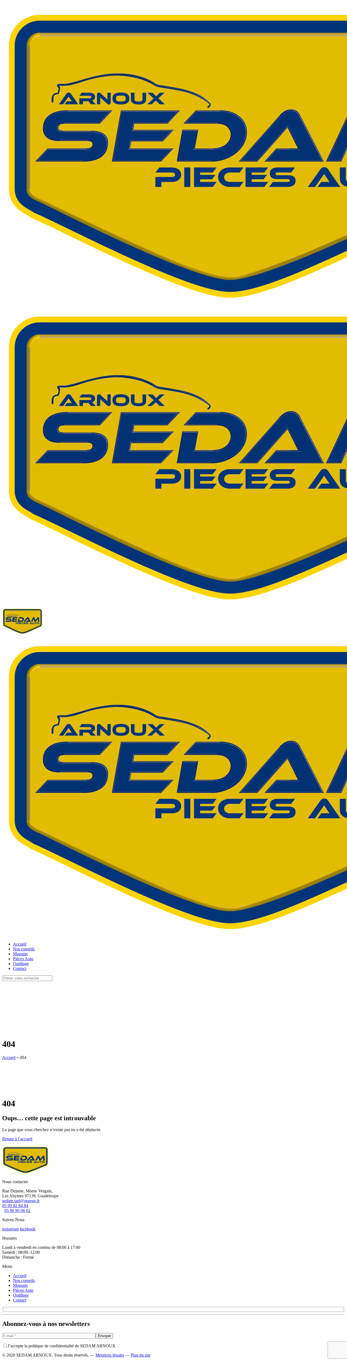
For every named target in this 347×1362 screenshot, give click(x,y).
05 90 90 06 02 (17, 1210)
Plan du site (140, 1355)
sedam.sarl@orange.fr (21, 1200)
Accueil (8, 1057)
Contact (19, 1300)
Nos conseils (24, 1280)
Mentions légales (109, 1355)
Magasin (20, 1285)
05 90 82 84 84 (15, 1205)
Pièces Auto (23, 1290)
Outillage (21, 1295)
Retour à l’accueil (17, 1139)
